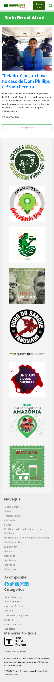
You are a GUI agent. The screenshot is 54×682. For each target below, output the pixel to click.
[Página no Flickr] (26, 584)
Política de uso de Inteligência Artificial (26, 537)
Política (8, 610)
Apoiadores (11, 560)
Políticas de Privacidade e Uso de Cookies (22, 531)
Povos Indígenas (13, 601)
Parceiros (9, 555)
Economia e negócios (16, 615)
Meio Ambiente (13, 597)
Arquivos (9, 551)
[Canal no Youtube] (17, 584)
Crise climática (12, 624)
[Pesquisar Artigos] (51, 6)
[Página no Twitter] (11, 584)
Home (7, 524)
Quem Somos (12, 506)
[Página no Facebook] (6, 584)
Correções (10, 520)
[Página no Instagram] (22, 584)
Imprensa (9, 564)
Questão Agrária (13, 606)
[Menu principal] (6, 5)
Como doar (39, 5)
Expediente (11, 546)
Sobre (7, 511)
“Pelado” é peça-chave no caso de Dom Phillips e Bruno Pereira (26, 81)
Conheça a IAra (13, 542)
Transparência (12, 515)
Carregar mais (27, 127)
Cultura (8, 619)
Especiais (9, 628)
